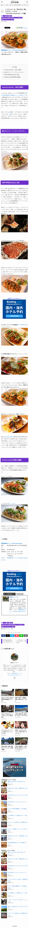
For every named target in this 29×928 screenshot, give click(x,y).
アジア (4, 15)
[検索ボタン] (27, 2)
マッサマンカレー (9, 436)
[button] (3, 635)
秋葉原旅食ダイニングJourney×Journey (11, 50)
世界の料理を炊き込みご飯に (12, 74)
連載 (10, 15)
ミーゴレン (13, 503)
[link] (15, 678)
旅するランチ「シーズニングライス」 (14, 72)
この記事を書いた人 (10, 594)
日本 (8, 15)
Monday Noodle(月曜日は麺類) (12, 77)
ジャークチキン (21, 324)
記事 (10, 114)
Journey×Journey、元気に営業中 (13, 69)
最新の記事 (20, 594)
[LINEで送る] (19, 28)
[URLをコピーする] (26, 635)
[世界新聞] (14, 2)
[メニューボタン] (2, 2)
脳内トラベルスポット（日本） (8, 19)
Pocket (25, 28)
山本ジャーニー (14, 597)
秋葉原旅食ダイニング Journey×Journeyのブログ (18, 611)
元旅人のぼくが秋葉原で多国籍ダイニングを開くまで (12, 17)
